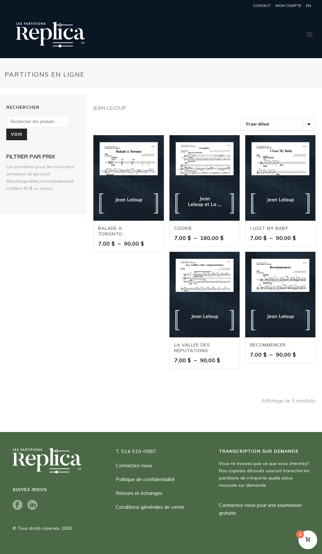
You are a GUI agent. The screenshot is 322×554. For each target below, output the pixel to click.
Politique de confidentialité (145, 479)
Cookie (183, 228)
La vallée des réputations (192, 347)
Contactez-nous (134, 465)
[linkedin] (32, 505)
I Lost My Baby (269, 228)
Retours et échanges (139, 493)
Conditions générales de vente (150, 507)
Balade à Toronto (110, 231)
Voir (16, 134)
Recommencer (268, 345)
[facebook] (18, 505)
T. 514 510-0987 (136, 451)
